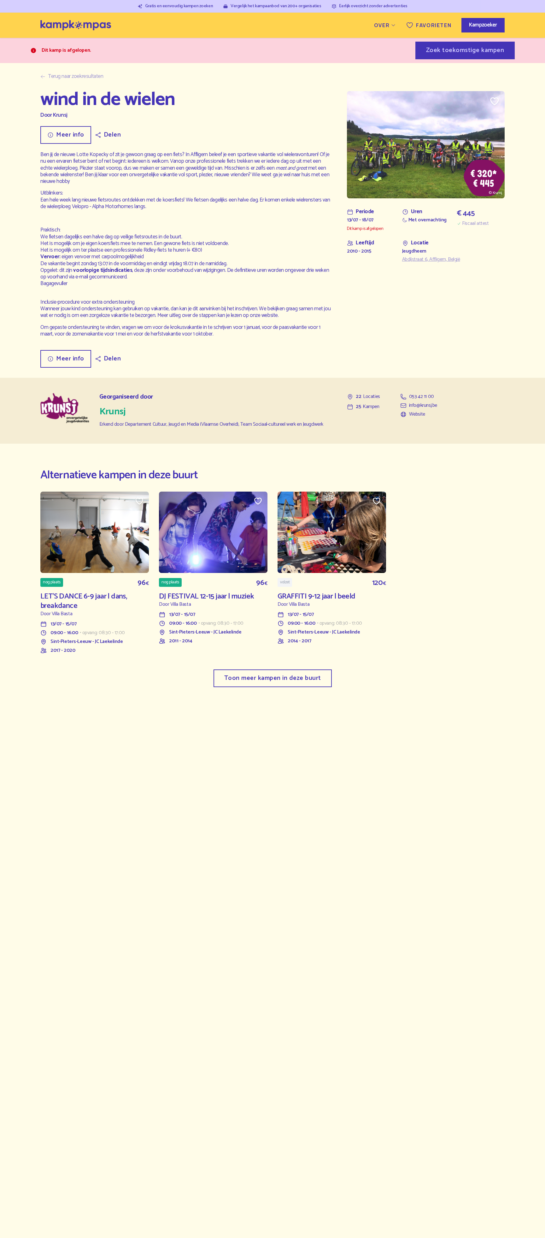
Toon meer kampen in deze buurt (272, 678)
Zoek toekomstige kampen (465, 50)
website (269, 315)
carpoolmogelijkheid (122, 256)
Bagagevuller (53, 283)
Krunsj (60, 115)
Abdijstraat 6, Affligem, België (431, 259)
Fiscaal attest (475, 223)
